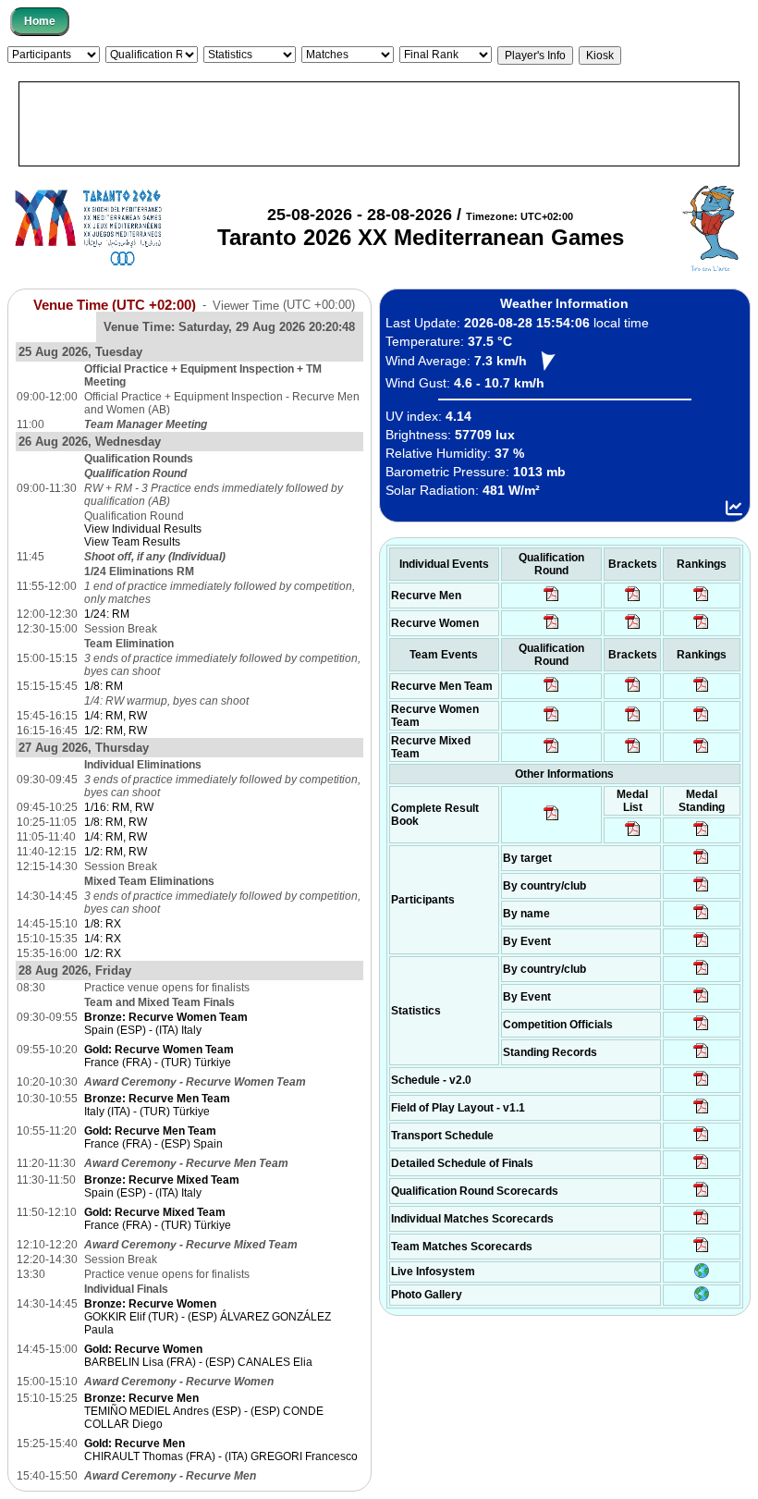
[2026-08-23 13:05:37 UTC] (701, 862)
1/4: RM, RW (115, 715)
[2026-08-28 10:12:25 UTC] (632, 751)
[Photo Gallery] (701, 1297)
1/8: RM (103, 686)
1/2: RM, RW (115, 730)
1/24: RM (106, 614)
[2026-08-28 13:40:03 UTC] (632, 600)
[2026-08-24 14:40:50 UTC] (701, 890)
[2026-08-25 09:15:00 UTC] (701, 1112)
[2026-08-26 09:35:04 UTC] (551, 690)
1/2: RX (102, 953)
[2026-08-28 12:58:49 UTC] (632, 627)
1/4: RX (102, 938)
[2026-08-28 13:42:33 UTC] (701, 1223)
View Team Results (132, 541)
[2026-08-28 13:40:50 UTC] (551, 819)
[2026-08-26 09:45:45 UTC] (701, 1195)
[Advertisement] (379, 124)
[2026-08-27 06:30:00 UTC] (701, 1084)
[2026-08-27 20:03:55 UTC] (701, 1140)
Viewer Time (284, 305)
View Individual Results (143, 528)
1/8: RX (102, 923)
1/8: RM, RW (115, 822)
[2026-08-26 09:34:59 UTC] (551, 627)
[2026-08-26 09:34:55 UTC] (551, 600)
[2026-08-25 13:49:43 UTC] (701, 1029)
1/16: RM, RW (118, 807)
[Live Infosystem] (701, 1274)
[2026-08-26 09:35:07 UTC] (551, 720)
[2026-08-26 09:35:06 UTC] (551, 751)
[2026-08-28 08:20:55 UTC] (632, 720)
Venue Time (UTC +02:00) (114, 304)
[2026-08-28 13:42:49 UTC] (701, 1251)
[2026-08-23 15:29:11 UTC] (701, 1057)
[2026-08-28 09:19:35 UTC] (632, 690)
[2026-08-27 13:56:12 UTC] (701, 1167)
